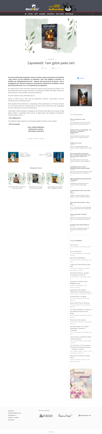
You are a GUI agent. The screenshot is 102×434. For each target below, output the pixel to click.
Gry (36, 14)
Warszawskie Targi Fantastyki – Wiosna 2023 (80, 203)
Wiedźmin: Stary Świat (75, 143)
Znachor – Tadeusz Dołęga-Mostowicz (25, 155)
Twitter (36, 138)
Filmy (30, 14)
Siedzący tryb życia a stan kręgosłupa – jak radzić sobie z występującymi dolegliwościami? (80, 131)
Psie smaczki (74, 245)
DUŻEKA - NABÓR (13, 417)
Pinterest (41, 138)
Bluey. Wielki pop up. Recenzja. (80, 303)
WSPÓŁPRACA (12, 415)
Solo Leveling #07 (75, 251)
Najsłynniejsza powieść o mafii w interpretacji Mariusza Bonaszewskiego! (80, 167)
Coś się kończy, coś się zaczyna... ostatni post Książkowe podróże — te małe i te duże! (80, 347)
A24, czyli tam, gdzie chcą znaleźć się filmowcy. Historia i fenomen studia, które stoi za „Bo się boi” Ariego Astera (80, 155)
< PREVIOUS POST (24, 153)
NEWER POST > (49, 153)
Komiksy (50, 14)
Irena (45, 68)
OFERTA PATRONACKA (14, 413)
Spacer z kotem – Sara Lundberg (45, 155)
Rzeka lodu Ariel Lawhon (78, 320)
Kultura (60, 14)
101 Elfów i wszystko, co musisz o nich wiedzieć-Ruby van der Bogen (81, 311)
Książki (42, 14)
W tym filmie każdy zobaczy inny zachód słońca (80, 191)
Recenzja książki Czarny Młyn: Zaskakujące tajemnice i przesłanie (79, 328)
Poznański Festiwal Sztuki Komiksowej (79, 224)
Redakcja (69, 14)
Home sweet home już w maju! (77, 119)
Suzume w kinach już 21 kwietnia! (78, 214)
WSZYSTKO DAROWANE (77, 258)
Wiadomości (51, 59)
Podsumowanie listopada (78, 296)
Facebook (30, 138)
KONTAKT (11, 411)
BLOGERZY (11, 420)
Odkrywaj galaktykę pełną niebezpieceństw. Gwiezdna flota (80, 179)
